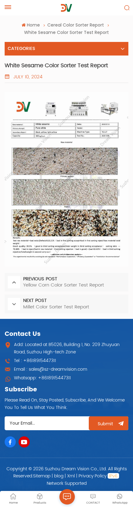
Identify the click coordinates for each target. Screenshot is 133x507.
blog (58, 476)
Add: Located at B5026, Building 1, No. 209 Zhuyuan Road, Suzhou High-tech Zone (67, 348)
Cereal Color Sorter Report (75, 25)
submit (105, 424)
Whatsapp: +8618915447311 (42, 377)
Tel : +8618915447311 (35, 360)
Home (33, 25)
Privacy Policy (92, 476)
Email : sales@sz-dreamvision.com (50, 369)
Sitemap (41, 476)
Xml (71, 476)
